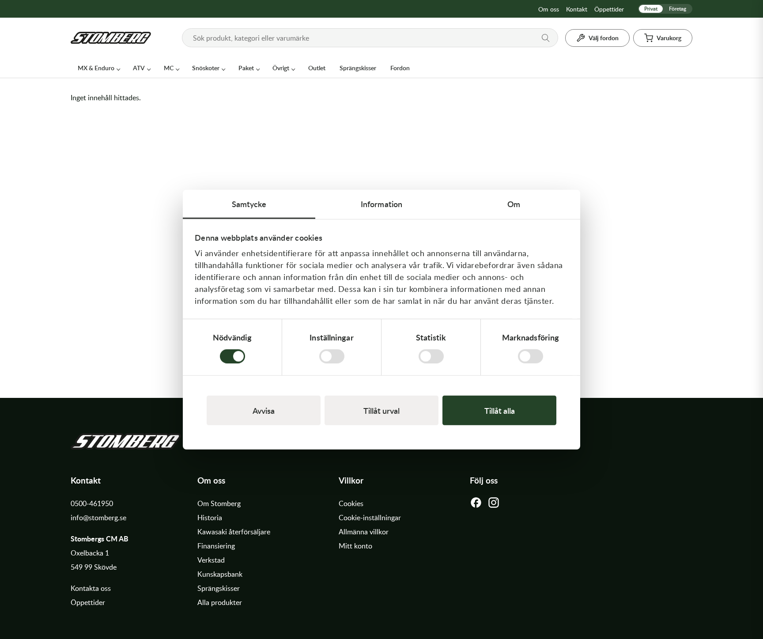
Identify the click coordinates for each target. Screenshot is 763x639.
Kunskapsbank (219, 574)
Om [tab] (513, 203)
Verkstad (211, 560)
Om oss (548, 9)
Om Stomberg (219, 503)
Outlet (316, 68)
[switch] (331, 356)
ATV (139, 68)
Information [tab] (381, 203)
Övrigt (280, 68)
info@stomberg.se (98, 517)
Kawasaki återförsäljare (233, 532)
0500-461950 (92, 503)
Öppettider (609, 9)
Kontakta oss (91, 588)
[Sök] (546, 38)
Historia (209, 517)
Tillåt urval (381, 410)
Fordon (400, 68)
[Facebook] (476, 504)
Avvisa (264, 410)
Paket (246, 68)
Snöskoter (205, 68)
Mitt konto (355, 546)
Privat (650, 8)
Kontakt (576, 9)
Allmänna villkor (364, 532)
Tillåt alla (499, 410)
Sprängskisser (358, 68)
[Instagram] (493, 504)
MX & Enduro (96, 68)
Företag (677, 8)
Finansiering (216, 546)
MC (169, 68)
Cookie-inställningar (370, 517)
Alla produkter (219, 602)
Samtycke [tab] (249, 203)
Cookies (351, 503)
